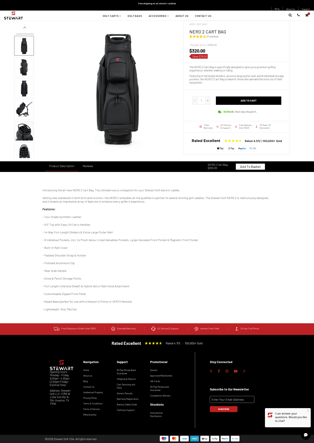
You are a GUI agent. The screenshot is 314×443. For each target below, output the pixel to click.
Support (306, 9)
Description (61, 166)
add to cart (249, 100)
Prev (24, 27)
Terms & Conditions (93, 403)
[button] (197, 36)
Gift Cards (155, 381)
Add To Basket (250, 167)
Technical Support (126, 410)
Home (192, 24)
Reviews (88, 166)
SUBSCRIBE (223, 409)
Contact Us (203, 15)
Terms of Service (91, 409)
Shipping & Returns (126, 378)
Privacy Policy (90, 397)
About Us (290, 9)
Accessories (158, 15)
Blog (277, 8)
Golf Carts (111, 15)
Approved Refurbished (161, 375)
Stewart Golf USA (64, 439)
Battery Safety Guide (127, 404)
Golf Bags (135, 15)
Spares (153, 370)
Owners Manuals (125, 393)
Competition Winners (160, 395)
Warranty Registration (128, 398)
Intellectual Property (93, 392)
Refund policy (89, 414)
